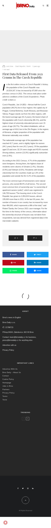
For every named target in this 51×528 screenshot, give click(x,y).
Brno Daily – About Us (11, 372)
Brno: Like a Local (18, 462)
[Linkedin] (32, 488)
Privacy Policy (8, 350)
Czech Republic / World (24, 18)
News (19, 422)
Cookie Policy (8, 379)
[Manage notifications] (5, 523)
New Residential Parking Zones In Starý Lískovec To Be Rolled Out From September (29, 428)
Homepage (6, 383)
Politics (35, 18)
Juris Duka (9, 66)
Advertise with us (9, 345)
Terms (5, 396)
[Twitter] (22, 488)
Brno (14, 422)
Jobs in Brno (7, 386)
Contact (5, 376)
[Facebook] (18, 488)
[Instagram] (27, 488)
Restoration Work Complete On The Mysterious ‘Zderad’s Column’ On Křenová (28, 442)
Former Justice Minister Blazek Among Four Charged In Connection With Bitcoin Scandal (30, 27)
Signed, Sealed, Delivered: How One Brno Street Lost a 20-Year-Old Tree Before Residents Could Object (30, 467)
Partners (6, 389)
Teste (4, 400)
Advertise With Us (10, 369)
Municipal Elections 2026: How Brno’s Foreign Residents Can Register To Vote (29, 454)
